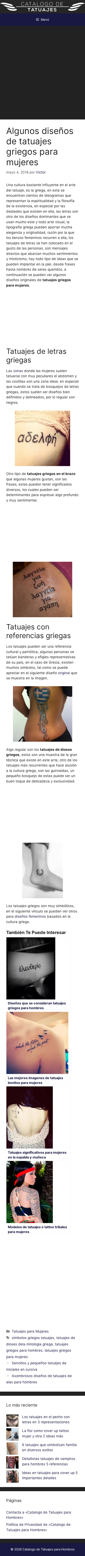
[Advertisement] (42, 70)
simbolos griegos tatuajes (33, 1338)
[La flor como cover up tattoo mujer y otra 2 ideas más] (12, 1435)
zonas (18, 371)
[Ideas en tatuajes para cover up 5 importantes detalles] (12, 1477)
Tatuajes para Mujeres (30, 1331)
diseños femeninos (30, 916)
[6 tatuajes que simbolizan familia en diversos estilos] (12, 1449)
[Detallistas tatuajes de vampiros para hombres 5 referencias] (12, 1463)
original (64, 673)
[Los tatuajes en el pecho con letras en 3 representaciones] (12, 1421)
